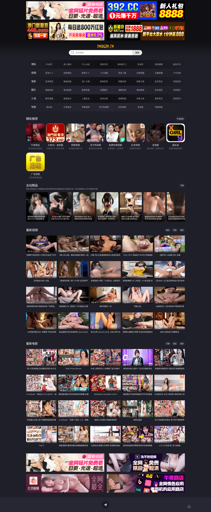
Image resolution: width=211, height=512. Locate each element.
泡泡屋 (140, 107)
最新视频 (32, 230)
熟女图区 (159, 90)
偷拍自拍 (67, 81)
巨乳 (175, 230)
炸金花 (140, 64)
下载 (182, 185)
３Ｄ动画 (104, 73)
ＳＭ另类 (177, 73)
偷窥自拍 (49, 90)
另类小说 (140, 98)
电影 (33, 81)
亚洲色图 (67, 90)
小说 (33, 98)
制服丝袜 (122, 81)
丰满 (167, 343)
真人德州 (67, 64)
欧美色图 (86, 90)
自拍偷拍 (67, 73)
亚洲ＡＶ (49, 73)
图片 (33, 90)
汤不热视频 (104, 107)
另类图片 (177, 90)
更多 (182, 230)
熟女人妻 (122, 73)
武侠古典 (104, 98)
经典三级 (140, 81)
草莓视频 (86, 107)
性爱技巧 (177, 98)
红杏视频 (122, 107)
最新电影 (32, 343)
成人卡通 (86, 81)
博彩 (33, 64)
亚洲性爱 (49, 81)
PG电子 (49, 64)
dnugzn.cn (105, 46)
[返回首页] (189, 507)
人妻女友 (86, 98)
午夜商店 (67, 107)
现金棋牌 (159, 64)
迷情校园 (122, 98)
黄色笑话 (159, 98)
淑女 (175, 343)
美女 (167, 230)
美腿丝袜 (122, 90)
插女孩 (49, 107)
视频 (33, 72)
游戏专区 (104, 64)
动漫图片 (104, 90)
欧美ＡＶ (86, 73)
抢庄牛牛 (177, 64)
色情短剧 (159, 107)
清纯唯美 (140, 90)
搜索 (137, 52)
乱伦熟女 (159, 81)
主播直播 (159, 73)
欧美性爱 (104, 81)
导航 (33, 107)
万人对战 (86, 64)
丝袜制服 (140, 73)
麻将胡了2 (122, 64)
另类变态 (177, 81)
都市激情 (49, 98)
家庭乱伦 (67, 98)
